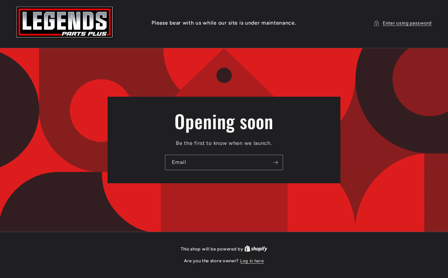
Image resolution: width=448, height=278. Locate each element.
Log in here (252, 260)
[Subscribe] (275, 162)
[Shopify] (255, 249)
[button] (403, 23)
